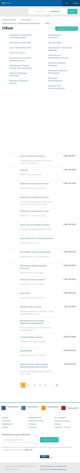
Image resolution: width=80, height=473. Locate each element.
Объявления (7, 424)
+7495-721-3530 (69, 307)
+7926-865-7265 (69, 293)
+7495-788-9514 (69, 279)
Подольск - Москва (62, 427)
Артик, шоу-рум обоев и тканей (34, 225)
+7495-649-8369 (69, 265)
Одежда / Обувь (55, 43)
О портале (32, 427)
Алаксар (24, 170)
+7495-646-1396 (69, 350)
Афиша (5, 418)
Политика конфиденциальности (53, 469)
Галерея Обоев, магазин (31, 337)
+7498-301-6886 (69, 337)
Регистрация (59, 418)
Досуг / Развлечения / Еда (20, 48)
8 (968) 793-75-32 (12, 469)
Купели (57, 424)
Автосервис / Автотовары (20, 43)
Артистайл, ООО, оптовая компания (36, 238)
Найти (72, 11)
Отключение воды (62, 421)
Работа (5, 427)
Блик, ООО (25, 293)
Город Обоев (26, 351)
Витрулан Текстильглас (31, 307)
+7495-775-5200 (69, 224)
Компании (6, 421)
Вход (75, 3)
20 (57, 385)
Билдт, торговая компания (32, 279)
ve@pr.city (28, 450)
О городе (32, 424)
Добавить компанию (66, 29)
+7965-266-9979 (69, 156)
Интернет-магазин (36, 421)
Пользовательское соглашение (53, 466)
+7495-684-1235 (69, 252)
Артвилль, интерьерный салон (34, 184)
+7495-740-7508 (69, 183)
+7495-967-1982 (69, 170)
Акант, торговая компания (32, 156)
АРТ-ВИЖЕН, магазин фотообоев (35, 252)
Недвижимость (34, 418)
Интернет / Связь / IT (17, 53)
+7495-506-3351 (69, 364)
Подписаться (49, 440)
